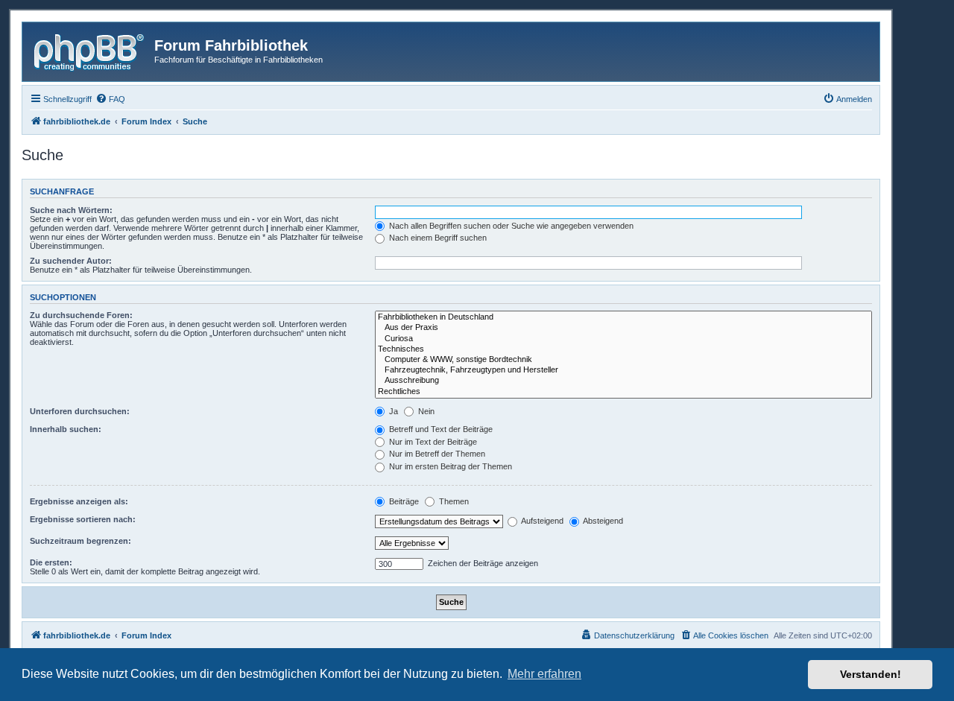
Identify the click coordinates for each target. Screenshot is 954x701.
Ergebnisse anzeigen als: (79, 501)
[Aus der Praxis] (623, 328)
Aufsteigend (541, 520)
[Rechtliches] (623, 392)
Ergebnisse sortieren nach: (83, 519)
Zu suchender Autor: (71, 260)
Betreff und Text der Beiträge (440, 429)
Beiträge (403, 501)
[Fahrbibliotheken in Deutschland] (623, 317)
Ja (392, 411)
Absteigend (602, 520)
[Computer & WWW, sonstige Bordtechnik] (623, 360)
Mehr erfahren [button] (544, 673)
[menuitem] (110, 99)
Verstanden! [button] (870, 674)
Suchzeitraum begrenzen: (80, 540)
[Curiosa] (623, 339)
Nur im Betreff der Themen (436, 453)
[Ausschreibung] (623, 380)
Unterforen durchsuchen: (80, 411)
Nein (425, 411)
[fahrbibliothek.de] (90, 50)
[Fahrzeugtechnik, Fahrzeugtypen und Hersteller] (623, 370)
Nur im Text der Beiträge (432, 441)
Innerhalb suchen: (65, 429)
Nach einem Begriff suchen (437, 237)
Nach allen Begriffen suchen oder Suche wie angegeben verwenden (510, 225)
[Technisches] (623, 349)
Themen (453, 501)
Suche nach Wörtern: (71, 210)
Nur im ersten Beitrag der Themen (449, 466)
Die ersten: (51, 562)
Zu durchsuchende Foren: (81, 315)
